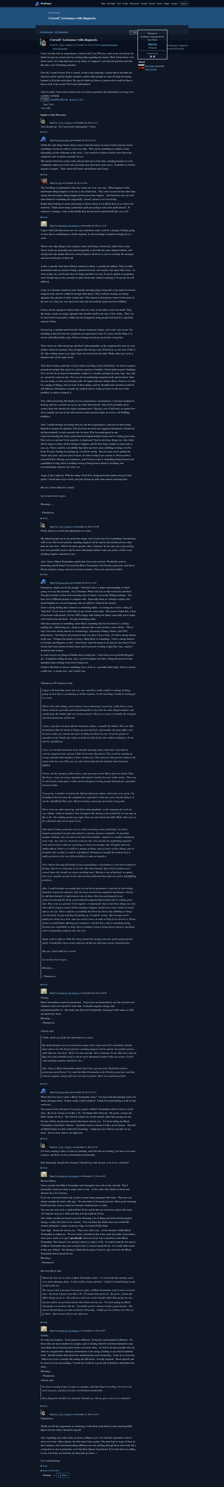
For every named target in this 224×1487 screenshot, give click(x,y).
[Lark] (44, 183)
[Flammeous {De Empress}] (44, 225)
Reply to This (76, 99)
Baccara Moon (64, 140)
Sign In (154, 47)
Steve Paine (150, 66)
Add (134, 32)
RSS (42, 1482)
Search (184, 4)
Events (152, 4)
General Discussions (109, 44)
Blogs (166, 4)
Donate (144, 4)
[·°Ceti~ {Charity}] (44, 45)
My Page (111, 4)
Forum (159, 4)
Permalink (48, 123)
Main (103, 4)
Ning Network (151, 69)
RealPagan (46, 3)
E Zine (125, 4)
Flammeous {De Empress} (69, 225)
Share (45, 104)
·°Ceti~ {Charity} (65, 44)
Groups (174, 4)
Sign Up (152, 44)
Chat (119, 4)
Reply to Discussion (50, 1470)
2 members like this (59, 99)
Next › (65, 1475)
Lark (60, 183)
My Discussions (61, 32)
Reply (44, 131)
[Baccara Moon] (44, 140)
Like (46, 99)
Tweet (51, 104)
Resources (134, 4)
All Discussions (46, 32)
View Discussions (59, 48)
